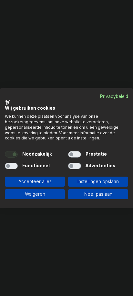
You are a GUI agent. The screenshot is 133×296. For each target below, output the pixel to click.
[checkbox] (11, 154)
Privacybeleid (114, 96)
